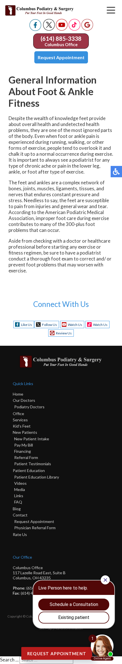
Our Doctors (24, 400)
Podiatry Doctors (29, 406)
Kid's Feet (22, 426)
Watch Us (75, 325)
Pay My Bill (23, 445)
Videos (20, 483)
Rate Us (20, 534)
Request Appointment (61, 57)
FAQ (18, 501)
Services (20, 419)
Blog (17, 508)
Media (19, 489)
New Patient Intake (31, 438)
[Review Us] (87, 29)
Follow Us (49, 325)
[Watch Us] (62, 29)
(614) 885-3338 (61, 38)
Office (18, 413)
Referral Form (26, 457)
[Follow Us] (49, 29)
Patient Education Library (36, 477)
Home (18, 394)
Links (18, 495)
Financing (22, 451)
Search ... (9, 660)
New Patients (25, 432)
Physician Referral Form (35, 527)
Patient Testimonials (32, 463)
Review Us (64, 333)
